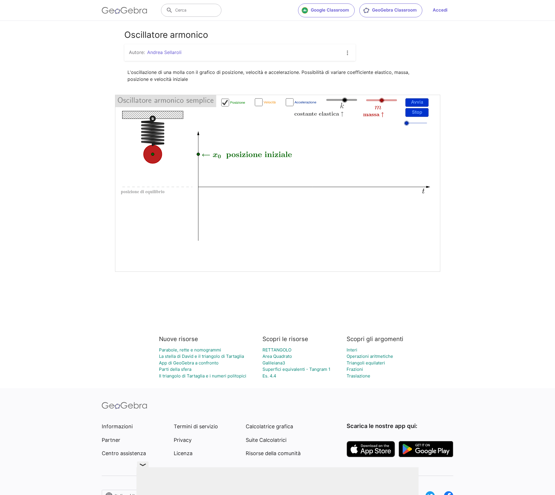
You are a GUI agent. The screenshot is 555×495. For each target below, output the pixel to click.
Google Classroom (330, 10)
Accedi (440, 10)
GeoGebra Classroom (394, 10)
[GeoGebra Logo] (124, 10)
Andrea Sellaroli (164, 52)
